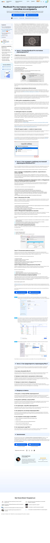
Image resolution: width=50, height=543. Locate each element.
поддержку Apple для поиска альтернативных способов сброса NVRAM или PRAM (35, 122)
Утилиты (28, 1)
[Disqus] (25, 480)
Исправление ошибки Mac (6, 46)
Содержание (3, 24)
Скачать (38, 1)
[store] (41, 1)
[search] (43, 2)
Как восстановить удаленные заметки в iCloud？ (6, 53)
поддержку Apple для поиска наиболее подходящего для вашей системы (25, 126)
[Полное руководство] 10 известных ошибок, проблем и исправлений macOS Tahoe (6, 50)
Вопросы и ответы (5, 35)
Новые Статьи (4, 47)
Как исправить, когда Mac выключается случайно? (6, 58)
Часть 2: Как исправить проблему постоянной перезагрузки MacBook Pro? (7, 30)
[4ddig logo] (3, 2)
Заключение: (4, 37)
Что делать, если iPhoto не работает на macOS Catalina (6, 55)
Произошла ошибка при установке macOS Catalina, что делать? (6, 60)
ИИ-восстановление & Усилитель (19, 1)
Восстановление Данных (9, 1)
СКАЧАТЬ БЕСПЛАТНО (7, 66)
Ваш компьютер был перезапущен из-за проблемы (31, 91)
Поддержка (33, 1)
